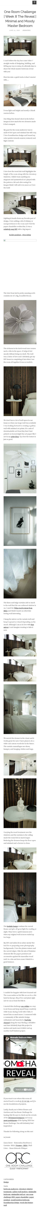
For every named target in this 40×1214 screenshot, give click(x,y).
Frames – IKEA (21, 1145)
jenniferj (26, 30)
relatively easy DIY (10, 229)
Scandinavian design (11, 1203)
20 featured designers (16, 1118)
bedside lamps (12, 926)
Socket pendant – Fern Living (20, 235)
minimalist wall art (18, 1194)
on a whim (25, 1006)
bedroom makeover (11, 1189)
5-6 (28, 1101)
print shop (15, 437)
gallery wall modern (20, 1192)
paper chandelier (21, 1197)
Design (6, 1182)
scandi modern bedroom (20, 1200)
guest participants (10, 1120)
